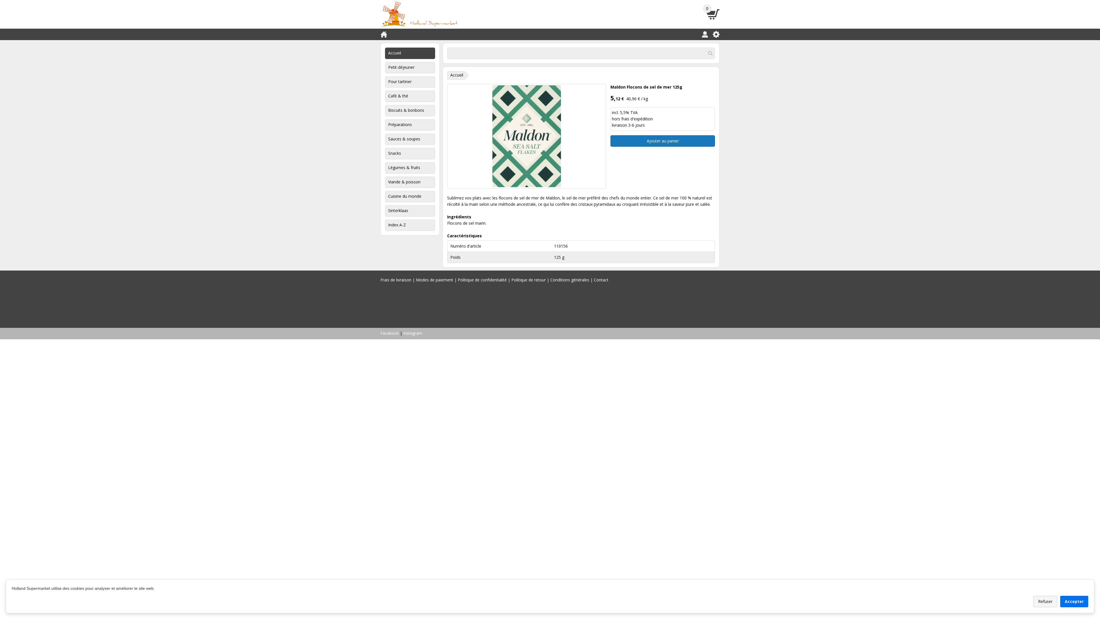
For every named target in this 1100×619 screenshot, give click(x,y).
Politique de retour (528, 280)
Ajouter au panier (663, 141)
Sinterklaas (398, 210)
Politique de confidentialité (482, 280)
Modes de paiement (434, 280)
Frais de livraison (395, 280)
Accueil (394, 53)
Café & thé (398, 96)
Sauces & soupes (404, 139)
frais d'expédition (637, 119)
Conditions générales (569, 280)
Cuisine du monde (404, 196)
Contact (601, 280)
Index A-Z (397, 225)
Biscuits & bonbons (406, 110)
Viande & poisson (404, 182)
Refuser (1045, 601)
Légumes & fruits (404, 167)
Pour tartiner (400, 81)
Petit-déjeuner (401, 67)
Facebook (389, 333)
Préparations (400, 124)
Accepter (1074, 601)
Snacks (394, 153)
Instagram (412, 333)
